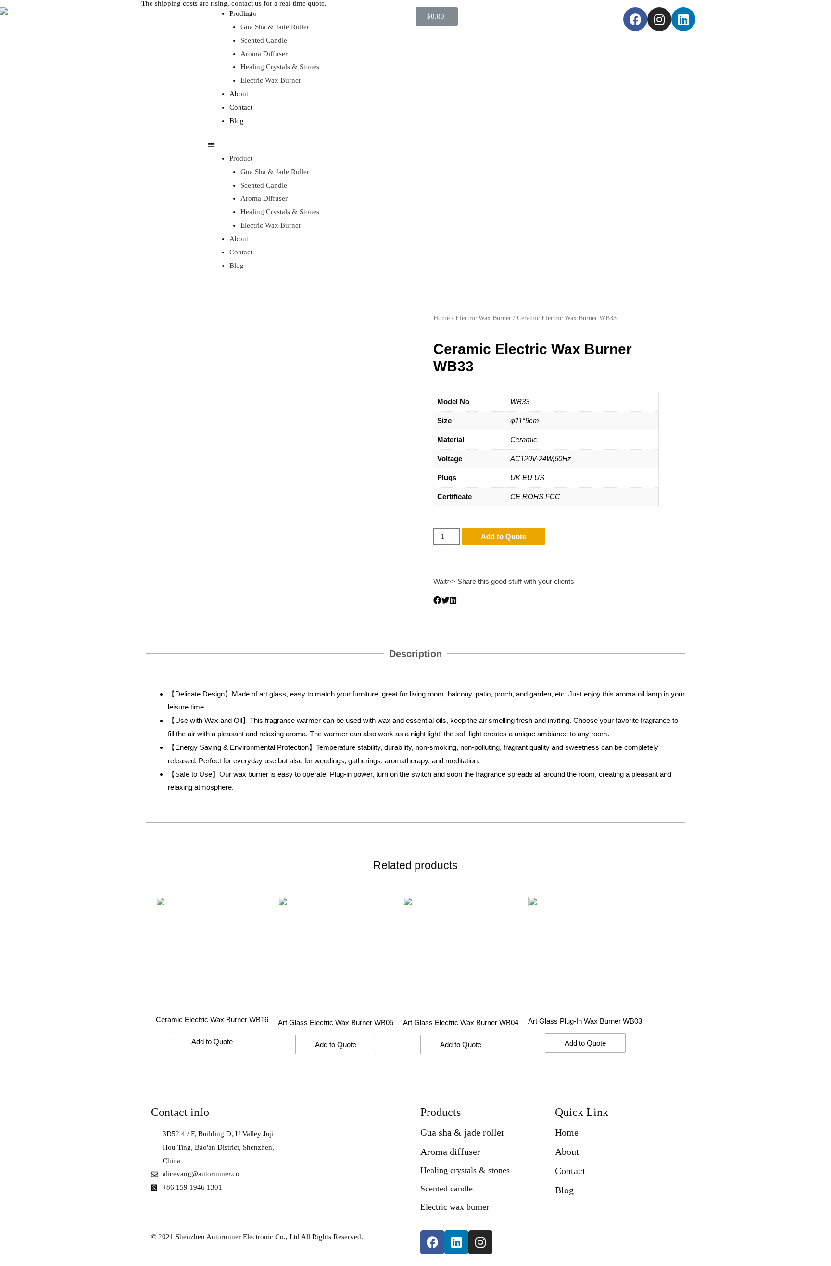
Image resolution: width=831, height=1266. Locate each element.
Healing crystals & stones (465, 1170)
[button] (312, 145)
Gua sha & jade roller (462, 1132)
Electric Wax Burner (270, 80)
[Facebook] (635, 19)
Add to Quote (503, 536)
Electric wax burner (454, 1207)
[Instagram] (659, 19)
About (238, 94)
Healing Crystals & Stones (279, 67)
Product (240, 13)
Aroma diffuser (450, 1151)
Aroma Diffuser (264, 54)
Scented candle (446, 1188)
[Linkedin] (683, 19)
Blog (236, 121)
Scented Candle (263, 40)
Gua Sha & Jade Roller (274, 27)
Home (441, 318)
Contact (240, 107)
